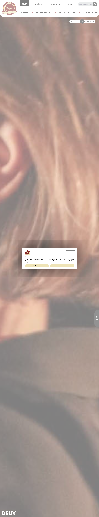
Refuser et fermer (70, 250)
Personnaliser (62, 265)
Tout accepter (37, 265)
